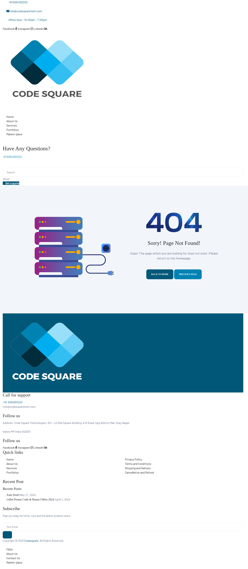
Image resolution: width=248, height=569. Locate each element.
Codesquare (31, 540)
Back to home (159, 274)
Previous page (188, 274)
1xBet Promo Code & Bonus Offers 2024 (30, 499)
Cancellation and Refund (139, 472)
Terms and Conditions (138, 463)
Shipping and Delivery (138, 468)
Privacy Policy (133, 459)
